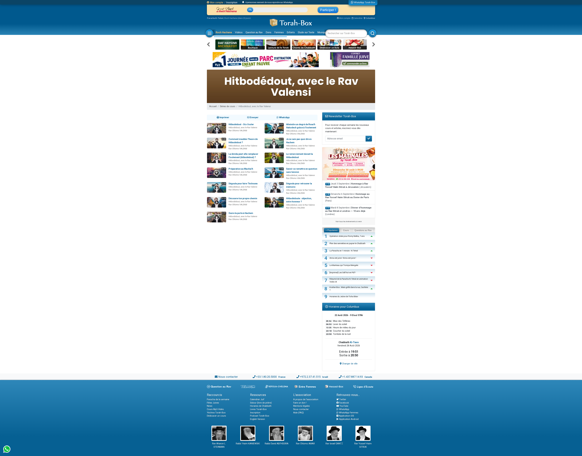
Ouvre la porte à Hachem (241, 213)
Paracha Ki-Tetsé (215, 18)
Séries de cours (227, 106)
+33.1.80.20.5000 (266, 376)
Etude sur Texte (306, 32)
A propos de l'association (305, 399)
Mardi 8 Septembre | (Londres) (348, 211)
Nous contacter (228, 376)
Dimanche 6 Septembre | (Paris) (347, 197)
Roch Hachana (224, 32)
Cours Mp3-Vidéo (215, 409)
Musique (322, 32)
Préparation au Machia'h (241, 169)
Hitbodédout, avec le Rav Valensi (243, 127)
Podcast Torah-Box (259, 416)
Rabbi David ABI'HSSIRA (276, 443)
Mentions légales (301, 406)
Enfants (291, 32)
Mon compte (216, 2)
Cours (346, 230)
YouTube (343, 406)
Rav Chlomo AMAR (305, 443)
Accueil (213, 106)
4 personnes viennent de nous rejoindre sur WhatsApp (269, 2)
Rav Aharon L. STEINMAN (219, 445)
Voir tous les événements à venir (349, 221)
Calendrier (358, 18)
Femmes (279, 32)
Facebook (344, 403)
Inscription (231, 2)
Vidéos (238, 32)
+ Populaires (332, 230)
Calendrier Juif (257, 399)
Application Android (349, 419)
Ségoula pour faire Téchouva (243, 183)
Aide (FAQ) (298, 412)
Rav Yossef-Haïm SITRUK (363, 445)
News (209, 406)
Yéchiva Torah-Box (216, 412)
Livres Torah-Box (258, 409)
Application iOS (346, 416)
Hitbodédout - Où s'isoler (241, 124)
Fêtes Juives (213, 403)
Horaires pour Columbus (343, 306)
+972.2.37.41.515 (310, 376)
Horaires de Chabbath (260, 406)
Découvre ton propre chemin (243, 198)
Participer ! (328, 10)
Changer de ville (349, 363)
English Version (257, 419)
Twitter (342, 399)
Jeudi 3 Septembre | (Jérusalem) (348, 185)
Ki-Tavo (354, 342)
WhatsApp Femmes (348, 412)
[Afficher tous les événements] (243, 2)
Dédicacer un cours (216, 416)
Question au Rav (254, 32)
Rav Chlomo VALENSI (238, 130)
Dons (268, 32)
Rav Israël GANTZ (334, 443)
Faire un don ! (299, 403)
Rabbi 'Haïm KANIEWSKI (248, 443)
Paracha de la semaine (218, 399)
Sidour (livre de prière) (261, 403)
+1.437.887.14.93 (352, 376)
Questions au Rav (363, 230)
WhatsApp (343, 409)
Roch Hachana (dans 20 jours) (237, 18)
